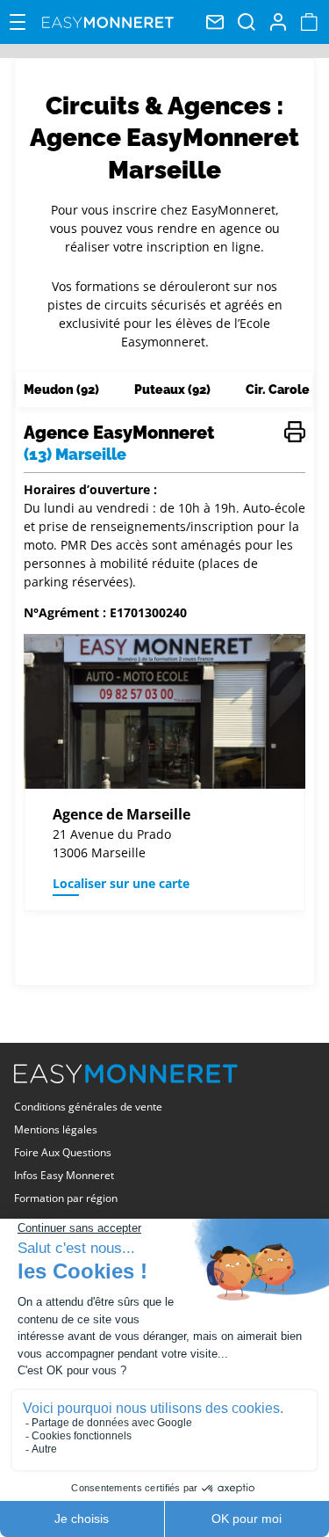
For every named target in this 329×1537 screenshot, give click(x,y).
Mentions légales (55, 1129)
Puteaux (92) (172, 389)
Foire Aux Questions (62, 1152)
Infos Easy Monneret (64, 1175)
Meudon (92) (61, 389)
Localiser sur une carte (121, 883)
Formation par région (66, 1198)
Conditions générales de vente (88, 1106)
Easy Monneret (108, 22)
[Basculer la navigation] (17, 22)
